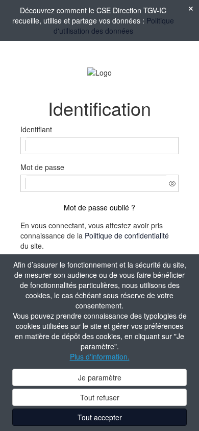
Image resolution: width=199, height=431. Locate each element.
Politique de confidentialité (127, 235)
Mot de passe (42, 167)
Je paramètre (99, 377)
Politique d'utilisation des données (114, 25)
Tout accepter (100, 417)
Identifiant (36, 129)
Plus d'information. (100, 356)
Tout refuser (99, 397)
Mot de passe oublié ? (99, 207)
